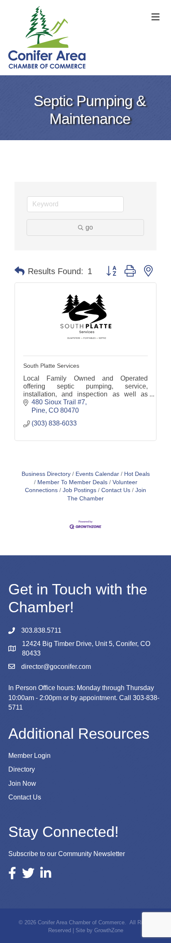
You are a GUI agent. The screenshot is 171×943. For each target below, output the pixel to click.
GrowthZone (108, 930)
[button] (19, 271)
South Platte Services (51, 365)
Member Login (29, 755)
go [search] (89, 227)
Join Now (22, 783)
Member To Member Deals (72, 482)
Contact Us (115, 490)
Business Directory (46, 474)
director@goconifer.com (56, 666)
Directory (21, 769)
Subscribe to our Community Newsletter (66, 853)
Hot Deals (137, 474)
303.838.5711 (41, 630)
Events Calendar (97, 474)
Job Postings (79, 490)
